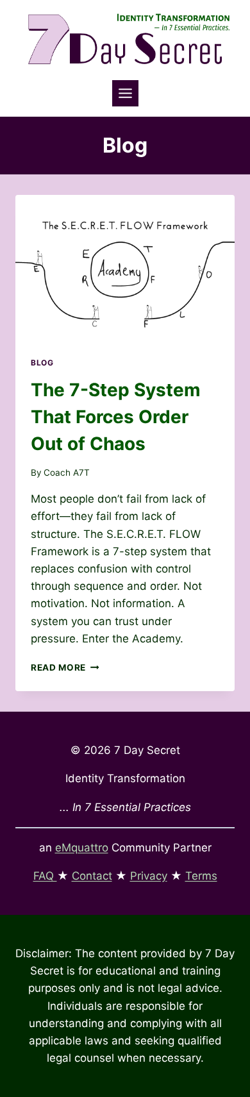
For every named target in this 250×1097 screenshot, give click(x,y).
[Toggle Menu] (125, 93)
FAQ (45, 875)
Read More (65, 667)
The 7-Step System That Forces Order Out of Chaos (116, 417)
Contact (92, 875)
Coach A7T (67, 472)
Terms (201, 875)
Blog (42, 362)
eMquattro (81, 847)
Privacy (148, 875)
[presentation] (125, 268)
